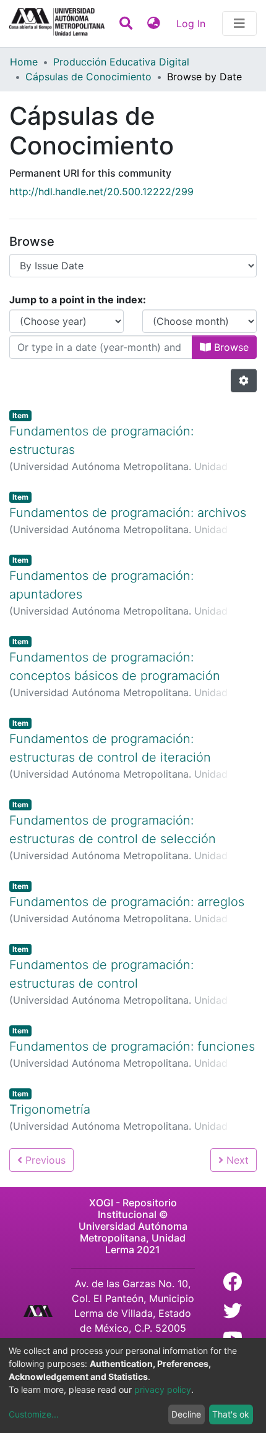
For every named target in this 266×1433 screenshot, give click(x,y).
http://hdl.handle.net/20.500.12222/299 (101, 191)
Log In (192, 23)
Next (236, 1160)
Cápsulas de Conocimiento (88, 76)
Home (24, 62)
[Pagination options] (244, 380)
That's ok (230, 1414)
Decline (186, 1414)
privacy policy (162, 1389)
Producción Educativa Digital (121, 62)
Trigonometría (49, 1109)
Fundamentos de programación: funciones (132, 1046)
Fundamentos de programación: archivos (127, 512)
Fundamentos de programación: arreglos (126, 901)
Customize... (34, 1414)
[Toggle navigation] (239, 23)
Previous (44, 1160)
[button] (154, 23)
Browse (230, 347)
